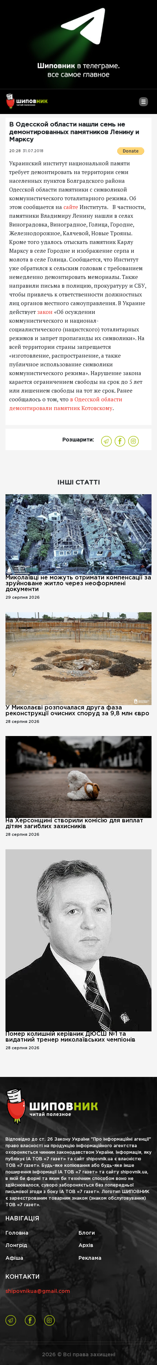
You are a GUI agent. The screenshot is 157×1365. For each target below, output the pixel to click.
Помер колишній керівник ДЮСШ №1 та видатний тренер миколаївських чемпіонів (70, 1037)
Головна (16, 1233)
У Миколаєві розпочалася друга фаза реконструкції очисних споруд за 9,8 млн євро (77, 710)
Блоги (86, 1233)
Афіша (14, 1258)
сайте (71, 207)
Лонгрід (16, 1245)
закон (45, 311)
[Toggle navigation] (143, 104)
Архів (85, 1245)
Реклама (90, 1258)
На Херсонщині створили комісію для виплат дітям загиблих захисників (74, 823)
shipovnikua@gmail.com (37, 1291)
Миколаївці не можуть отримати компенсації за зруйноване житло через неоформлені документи (78, 583)
